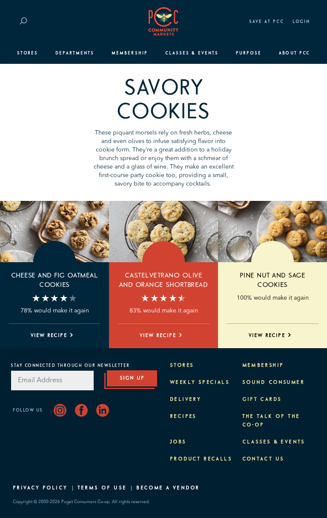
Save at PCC (266, 22)
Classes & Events (191, 53)
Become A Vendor (167, 488)
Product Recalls (201, 459)
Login (301, 22)
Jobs (178, 442)
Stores (27, 53)
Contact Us (263, 459)
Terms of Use (102, 488)
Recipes (183, 416)
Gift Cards (262, 399)
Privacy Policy (40, 488)
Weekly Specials (199, 382)
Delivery (185, 399)
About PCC (294, 53)
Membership (130, 53)
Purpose (249, 53)
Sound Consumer (273, 382)
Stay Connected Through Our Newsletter (70, 365)
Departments (74, 53)
